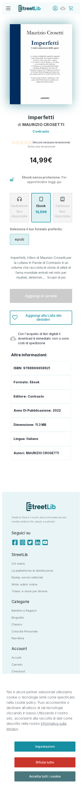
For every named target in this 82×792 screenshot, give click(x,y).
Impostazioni (45, 746)
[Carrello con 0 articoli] (74, 8)
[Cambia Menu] (8, 8)
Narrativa (18, 638)
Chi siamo (18, 563)
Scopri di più (56, 277)
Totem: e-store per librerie (29, 591)
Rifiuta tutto (45, 762)
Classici (17, 624)
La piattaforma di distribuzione (32, 570)
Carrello (17, 664)
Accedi (56, 8)
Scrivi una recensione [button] (41, 146)
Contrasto (36, 396)
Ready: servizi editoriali (27, 577)
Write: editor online (24, 584)
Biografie (18, 617)
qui (59, 182)
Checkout (18, 671)
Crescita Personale (25, 631)
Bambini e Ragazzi (24, 610)
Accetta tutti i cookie (45, 776)
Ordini (64, 8)
